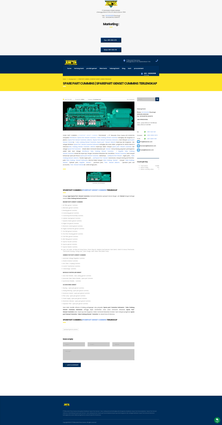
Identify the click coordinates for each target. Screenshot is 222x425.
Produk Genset (91, 68)
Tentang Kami (79, 68)
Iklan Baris (103, 68)
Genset (108, 149)
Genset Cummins (120, 153)
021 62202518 (109, 16)
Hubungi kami (114, 68)
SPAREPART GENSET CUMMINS (88, 135)
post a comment (72, 365)
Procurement (139, 68)
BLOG (123, 68)
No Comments (130, 99)
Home (69, 68)
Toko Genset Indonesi (77, 165)
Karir (129, 68)
